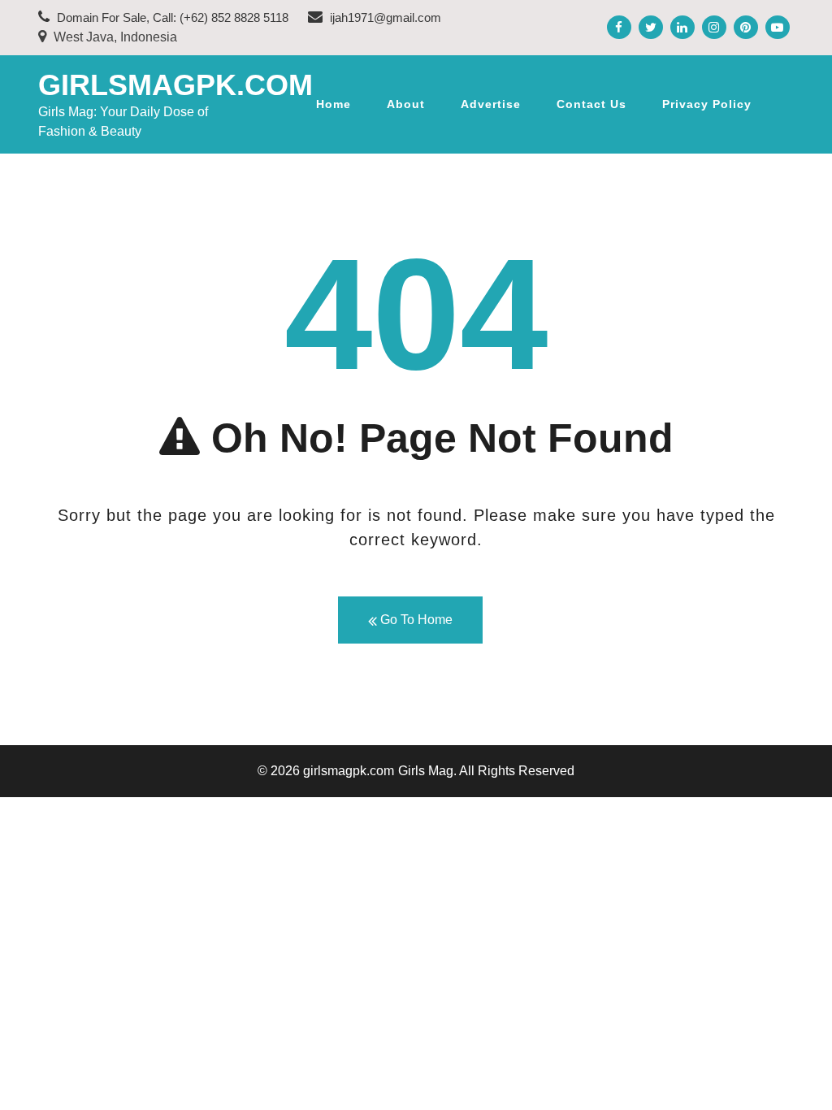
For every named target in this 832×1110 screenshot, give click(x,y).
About (406, 104)
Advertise (491, 104)
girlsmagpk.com (175, 85)
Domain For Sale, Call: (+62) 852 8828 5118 (171, 17)
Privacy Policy (707, 104)
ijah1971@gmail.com (384, 17)
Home (333, 104)
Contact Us (591, 104)
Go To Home (415, 620)
